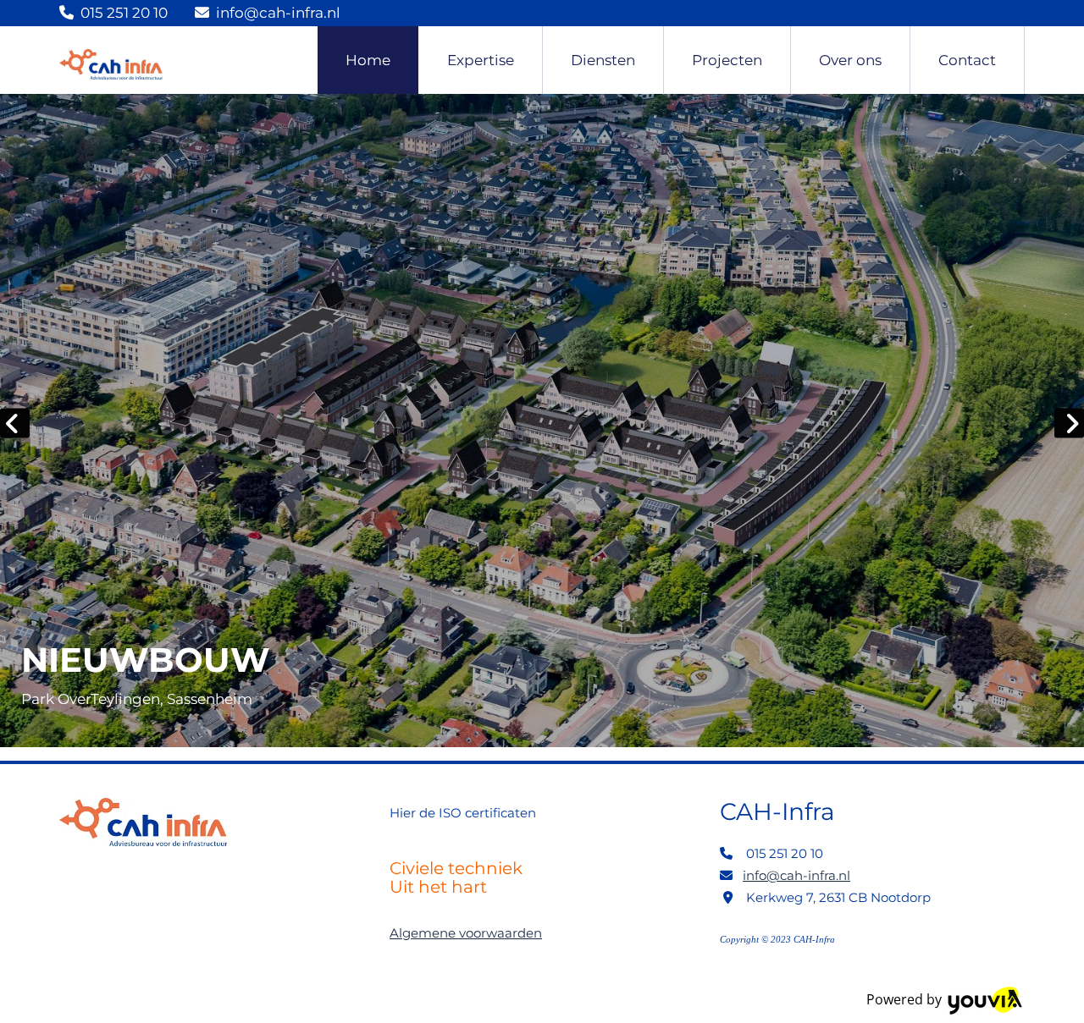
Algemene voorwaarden (466, 933)
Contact (967, 60)
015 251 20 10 (124, 12)
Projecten (727, 60)
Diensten (603, 60)
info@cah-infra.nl (278, 12)
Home (368, 60)
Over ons (850, 60)
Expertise (480, 60)
